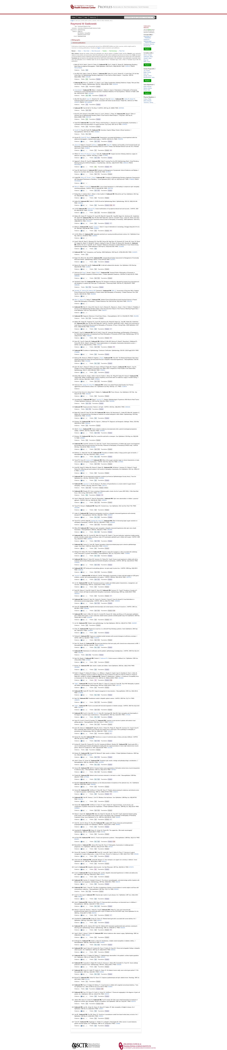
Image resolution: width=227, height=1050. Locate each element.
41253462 (90, 93)
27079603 (97, 379)
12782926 (80, 692)
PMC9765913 (77, 164)
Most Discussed (96, 51)
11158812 (110, 731)
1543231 (101, 1016)
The (98, 174)
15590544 (90, 630)
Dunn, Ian (146, 74)
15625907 (134, 623)
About (80, 17)
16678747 (128, 577)
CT (110, 223)
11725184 (127, 714)
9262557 (102, 874)
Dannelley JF (77, 290)
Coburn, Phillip (147, 99)
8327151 (87, 979)
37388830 (131, 179)
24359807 (82, 438)
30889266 (76, 276)
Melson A (76, 186)
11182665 (91, 738)
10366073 (115, 791)
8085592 (113, 949)
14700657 (88, 660)
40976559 (121, 108)
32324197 (88, 221)
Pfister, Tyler (147, 90)
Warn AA (96, 713)
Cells (111, 205)
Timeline (104, 51)
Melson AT (83, 154)
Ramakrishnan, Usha (149, 77)
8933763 (94, 913)
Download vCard (82, 36)
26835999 (111, 401)
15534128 (89, 617)
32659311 (80, 203)
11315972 (110, 722)
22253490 (101, 478)
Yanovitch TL (99, 399)
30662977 (104, 310)
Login (72, 20)
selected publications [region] (78, 43)
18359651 (89, 538)
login (98, 48)
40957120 (88, 117)
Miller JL (114, 290)
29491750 (129, 301)
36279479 (108, 172)
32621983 (90, 210)
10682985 (93, 784)
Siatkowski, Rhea (148, 56)
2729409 (118, 1023)
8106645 (101, 972)
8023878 (103, 957)
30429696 (93, 294)
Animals (106, 487)
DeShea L (94, 145)
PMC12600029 (88, 102)
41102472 (76, 102)
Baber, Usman (147, 72)
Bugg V (84, 272)
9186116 (80, 896)
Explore (147, 49)
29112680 (136, 316)
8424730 (133, 1001)
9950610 (118, 817)
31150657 (88, 267)
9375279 (131, 867)
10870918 (101, 762)
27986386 (88, 335)
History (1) (93, 17)
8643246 (123, 927)
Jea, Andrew (147, 70)
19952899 (109, 529)
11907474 (80, 707)
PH (105, 95)
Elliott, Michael (147, 86)
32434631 (96, 228)
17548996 (127, 553)
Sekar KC (100, 520)
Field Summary (113, 51)
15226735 (96, 638)
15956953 (86, 608)
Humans (98, 79)
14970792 (80, 652)
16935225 (80, 570)
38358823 (96, 131)
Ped (86, 104)
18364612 (105, 546)
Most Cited (86, 51)
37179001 (105, 155)
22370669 (120, 461)
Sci (95, 680)
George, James (148, 75)
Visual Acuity (147, 45)
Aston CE (88, 99)
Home (73, 17)
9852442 (136, 854)
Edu (95, 166)
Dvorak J (89, 177)
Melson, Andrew (148, 55)
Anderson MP (92, 290)
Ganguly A (96, 226)
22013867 (99, 493)
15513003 (76, 667)
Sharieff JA (77, 130)
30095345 (76, 285)
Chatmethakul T (78, 90)
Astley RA (91, 385)
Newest (73, 51)
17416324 (76, 562)
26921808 (88, 393)
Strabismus (147, 39)
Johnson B (77, 145)
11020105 (89, 755)
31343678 (134, 252)
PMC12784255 (78, 68)
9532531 (76, 839)
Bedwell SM (94, 520)
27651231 (99, 344)
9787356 (103, 832)
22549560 (101, 454)
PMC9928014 (77, 181)
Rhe (95, 869)
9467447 (110, 846)
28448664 (92, 326)
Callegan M (85, 385)
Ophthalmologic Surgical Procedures (149, 42)
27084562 (102, 370)
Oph (86, 70)
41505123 (127, 66)
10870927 (113, 769)
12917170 (118, 685)
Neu (86, 134)
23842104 (87, 423)
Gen (86, 79)
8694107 (99, 920)
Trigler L (76, 683)
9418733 (104, 861)
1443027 (101, 1008)
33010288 (90, 195)
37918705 (120, 139)
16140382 (108, 584)
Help (86, 17)
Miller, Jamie (147, 61)
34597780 (110, 188)
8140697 (110, 986)
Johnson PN (85, 290)
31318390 (121, 246)
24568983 (102, 430)
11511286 (109, 747)
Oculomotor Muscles (149, 44)
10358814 (76, 808)
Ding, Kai (146, 60)
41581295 (87, 77)
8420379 (107, 994)
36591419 (125, 163)
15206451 (101, 645)
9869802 (118, 824)
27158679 (124, 386)
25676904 (88, 416)
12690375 (76, 700)
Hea (86, 95)
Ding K (88, 137)
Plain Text (121, 51)
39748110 (124, 124)
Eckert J (112, 99)
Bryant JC (89, 154)
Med (89, 95)
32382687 (94, 235)
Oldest (79, 51)
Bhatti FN (132, 99)
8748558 (102, 942)
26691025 (127, 407)
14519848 (120, 678)
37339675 (87, 148)
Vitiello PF (126, 99)
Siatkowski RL (91, 208)
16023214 (76, 593)
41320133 (115, 84)
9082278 (118, 882)
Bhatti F (98, 272)
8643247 (88, 935)
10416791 (80, 799)
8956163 (102, 904)
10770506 (86, 777)
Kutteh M (87, 186)
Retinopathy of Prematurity (147, 37)
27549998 (76, 352)
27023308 (87, 361)
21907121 (104, 485)
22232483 (81, 470)
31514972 (112, 259)
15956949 (117, 601)
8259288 (119, 964)
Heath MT (83, 137)
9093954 (116, 889)
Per (95, 150)
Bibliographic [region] (76, 40)
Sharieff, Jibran (147, 58)
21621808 (76, 507)
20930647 (110, 515)
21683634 (104, 500)
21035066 (112, 522)
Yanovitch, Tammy (148, 102)
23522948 (92, 447)
